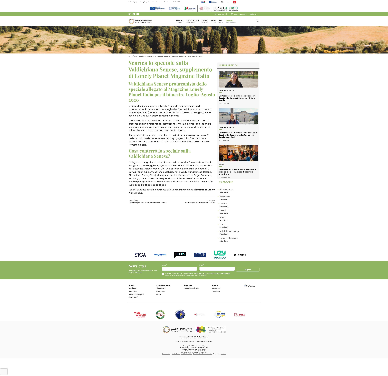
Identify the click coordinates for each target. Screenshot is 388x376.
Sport (222, 217)
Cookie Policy (176, 354)
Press (158, 294)
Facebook (216, 291)
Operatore (160, 291)
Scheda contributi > (245, 2)
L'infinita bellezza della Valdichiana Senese (200, 202)
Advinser (223, 354)
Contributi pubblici (186, 354)
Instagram (216, 288)
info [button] (220, 21)
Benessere (224, 196)
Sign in (248, 269)
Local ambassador (226, 90)
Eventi (222, 210)
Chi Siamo (132, 288)
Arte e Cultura (226, 189)
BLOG (213, 21)
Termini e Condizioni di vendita (202, 354)
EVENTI (205, 21)
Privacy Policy (166, 354)
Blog (135, 56)
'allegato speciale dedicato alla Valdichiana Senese (164, 189)
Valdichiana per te (229, 231)
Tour (221, 224)
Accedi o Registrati (191, 288)
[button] (239, 14)
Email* (201, 265)
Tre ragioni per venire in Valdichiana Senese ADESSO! (148, 202)
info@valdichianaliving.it (188, 341)
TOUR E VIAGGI (192, 21)
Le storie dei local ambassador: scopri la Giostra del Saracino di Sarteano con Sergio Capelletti (238, 135)
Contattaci (133, 291)
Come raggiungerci (136, 294)
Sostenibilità (133, 297)
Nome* (164, 265)
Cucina (221, 164)
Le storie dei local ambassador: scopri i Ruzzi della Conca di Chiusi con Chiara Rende (237, 98)
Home (130, 56)
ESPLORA (180, 21)
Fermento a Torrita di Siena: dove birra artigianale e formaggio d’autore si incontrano (237, 171)
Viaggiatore (161, 288)
